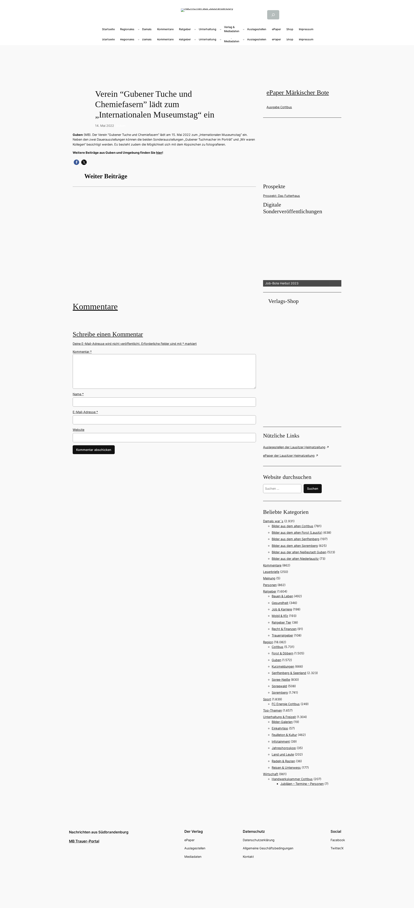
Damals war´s (273, 521)
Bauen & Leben (282, 596)
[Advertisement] (166, 247)
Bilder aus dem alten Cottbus (292, 526)
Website (78, 429)
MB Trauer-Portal (84, 841)
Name (78, 394)
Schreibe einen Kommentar (108, 334)
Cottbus (277, 647)
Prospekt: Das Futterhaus (281, 196)
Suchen (312, 488)
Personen (270, 585)
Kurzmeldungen (283, 666)
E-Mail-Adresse (85, 412)
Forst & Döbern (282, 653)
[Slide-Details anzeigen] (302, 251)
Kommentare (95, 306)
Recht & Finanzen (284, 629)
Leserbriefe (271, 572)
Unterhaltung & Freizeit (279, 717)
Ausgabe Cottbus (279, 107)
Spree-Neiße (281, 679)
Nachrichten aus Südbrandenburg (99, 832)
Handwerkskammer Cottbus (292, 779)
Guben (120, 125)
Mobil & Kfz (280, 616)
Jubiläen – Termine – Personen (302, 784)
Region (268, 642)
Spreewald (279, 686)
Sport (267, 699)
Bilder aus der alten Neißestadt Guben (299, 552)
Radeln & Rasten (283, 761)
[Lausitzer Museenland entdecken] (164, 247)
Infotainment (281, 741)
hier (159, 152)
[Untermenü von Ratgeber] (195, 29)
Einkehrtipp (280, 728)
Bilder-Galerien (282, 722)
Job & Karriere (282, 609)
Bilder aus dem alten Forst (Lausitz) (297, 532)
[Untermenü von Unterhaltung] (220, 29)
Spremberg (280, 692)
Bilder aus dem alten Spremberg (295, 545)
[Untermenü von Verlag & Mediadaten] (244, 29)
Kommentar (82, 351)
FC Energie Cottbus (286, 704)
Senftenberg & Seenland (289, 673)
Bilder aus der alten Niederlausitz (295, 558)
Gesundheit (280, 603)
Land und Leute (283, 754)
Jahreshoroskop (284, 748)
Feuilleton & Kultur (284, 735)
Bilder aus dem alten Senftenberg (295, 539)
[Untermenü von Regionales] (139, 29)
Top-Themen (272, 710)
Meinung (269, 578)
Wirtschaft (270, 774)
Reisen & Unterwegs (286, 767)
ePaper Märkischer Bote (298, 92)
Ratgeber (269, 591)
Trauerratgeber (282, 635)
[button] (76, 162)
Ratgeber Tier (281, 622)
